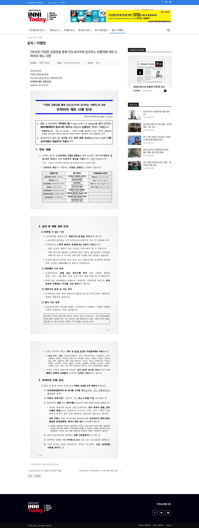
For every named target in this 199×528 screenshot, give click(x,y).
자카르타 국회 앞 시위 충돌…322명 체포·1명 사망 (157, 125)
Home (29, 37)
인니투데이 (136, 91)
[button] (168, 30)
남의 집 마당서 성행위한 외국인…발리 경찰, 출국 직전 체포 (156, 151)
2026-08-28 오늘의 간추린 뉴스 (149, 86)
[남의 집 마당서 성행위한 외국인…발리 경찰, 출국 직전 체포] (134, 153)
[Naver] (166, 2)
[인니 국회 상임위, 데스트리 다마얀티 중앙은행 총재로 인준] (134, 140)
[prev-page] (129, 98)
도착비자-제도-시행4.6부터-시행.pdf (44, 464)
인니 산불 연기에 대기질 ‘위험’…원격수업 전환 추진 (157, 163)
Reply (37, 475)
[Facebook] (162, 2)
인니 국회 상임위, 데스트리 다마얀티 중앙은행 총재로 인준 (157, 138)
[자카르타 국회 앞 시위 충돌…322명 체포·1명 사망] (134, 127)
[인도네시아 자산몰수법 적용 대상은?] (134, 114)
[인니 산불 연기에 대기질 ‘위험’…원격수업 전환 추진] (134, 165)
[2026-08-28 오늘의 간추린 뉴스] (150, 71)
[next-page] (134, 98)
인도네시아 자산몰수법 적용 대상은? (156, 112)
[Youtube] (170, 2)
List (30, 475)
